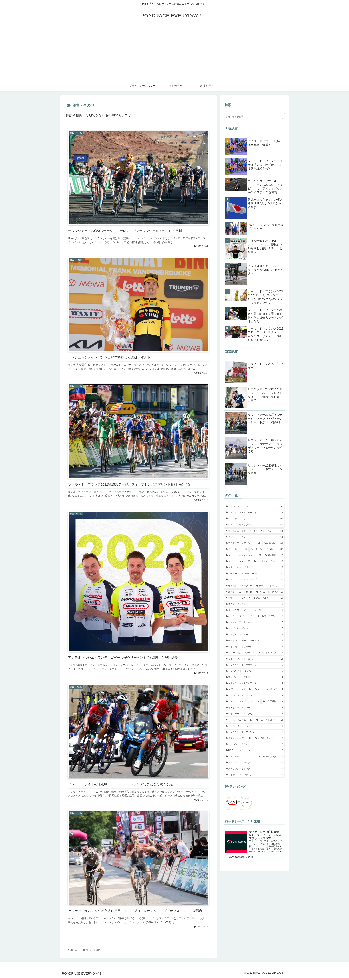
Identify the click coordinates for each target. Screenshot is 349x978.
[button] (281, 117)
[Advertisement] (174, 53)
